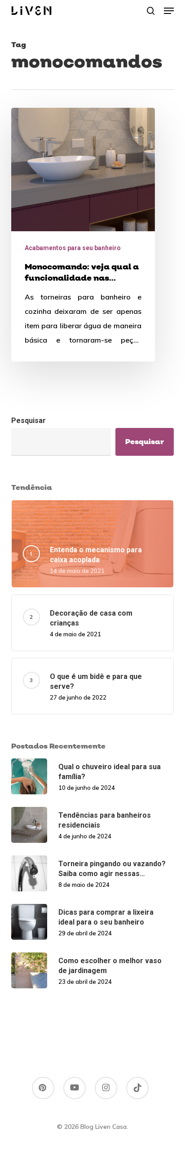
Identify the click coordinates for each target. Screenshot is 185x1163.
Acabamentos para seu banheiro (73, 247)
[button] (169, 10)
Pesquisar (28, 420)
